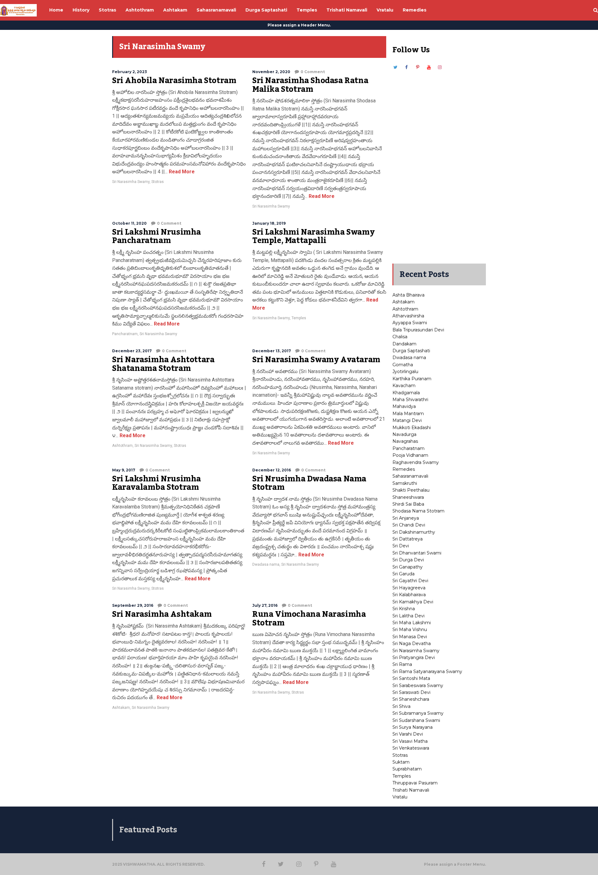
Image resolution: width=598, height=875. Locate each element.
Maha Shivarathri (410, 399)
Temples (299, 318)
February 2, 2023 (129, 71)
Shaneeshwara (408, 497)
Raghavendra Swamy (415, 462)
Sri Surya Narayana (412, 727)
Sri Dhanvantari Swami (416, 553)
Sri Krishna (403, 608)
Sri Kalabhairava (409, 594)
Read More (181, 172)
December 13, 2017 (271, 351)
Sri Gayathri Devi (410, 580)
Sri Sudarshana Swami (416, 720)
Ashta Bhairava (408, 295)
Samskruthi (404, 483)
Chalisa (399, 336)
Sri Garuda (403, 574)
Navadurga (404, 434)
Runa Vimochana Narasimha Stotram (309, 618)
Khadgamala (406, 392)
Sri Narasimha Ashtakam (161, 614)
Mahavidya (404, 406)
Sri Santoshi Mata (411, 678)
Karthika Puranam (411, 378)
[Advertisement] (439, 164)
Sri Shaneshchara (410, 699)
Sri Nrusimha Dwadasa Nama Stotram (309, 483)
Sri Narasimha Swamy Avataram (316, 359)
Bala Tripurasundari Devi (418, 330)
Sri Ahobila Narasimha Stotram (174, 80)
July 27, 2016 (265, 605)
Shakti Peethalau (411, 490)
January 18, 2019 (269, 223)
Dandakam (404, 344)
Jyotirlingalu (405, 371)
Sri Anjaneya (405, 518)
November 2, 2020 (271, 71)
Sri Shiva (401, 706)
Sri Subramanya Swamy (418, 713)
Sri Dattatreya (407, 539)
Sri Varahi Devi (407, 734)
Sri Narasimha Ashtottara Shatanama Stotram (163, 364)
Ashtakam (121, 707)
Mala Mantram (408, 413)
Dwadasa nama (265, 564)
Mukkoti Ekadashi (411, 427)
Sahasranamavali (410, 476)
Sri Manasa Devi (409, 636)
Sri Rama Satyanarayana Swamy (427, 671)
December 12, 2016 (271, 470)
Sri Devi (400, 546)
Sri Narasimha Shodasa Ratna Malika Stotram (310, 85)
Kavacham (403, 385)
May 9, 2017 (123, 470)
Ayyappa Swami (409, 322)
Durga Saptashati (411, 350)
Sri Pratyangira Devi (413, 657)
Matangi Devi (407, 420)
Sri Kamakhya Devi (412, 602)
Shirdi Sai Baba (408, 504)
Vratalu (399, 797)
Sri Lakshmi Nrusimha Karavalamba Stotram (156, 483)
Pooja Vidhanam (410, 455)
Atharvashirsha (408, 316)
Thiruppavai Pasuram (415, 783)
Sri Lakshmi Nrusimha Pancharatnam (156, 236)
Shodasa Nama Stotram (418, 511)
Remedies (403, 469)
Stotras (157, 182)
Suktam (401, 762)
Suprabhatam (407, 769)
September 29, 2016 (132, 605)
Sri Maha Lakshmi (411, 622)
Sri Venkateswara (410, 748)
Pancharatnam (125, 334)
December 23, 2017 (132, 351)
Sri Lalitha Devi (408, 616)
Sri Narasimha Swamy (131, 182)
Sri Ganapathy (407, 567)
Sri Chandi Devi (408, 525)
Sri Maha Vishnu (409, 629)
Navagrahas (405, 441)
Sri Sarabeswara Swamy (417, 685)
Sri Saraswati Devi (411, 692)
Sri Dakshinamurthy (413, 532)
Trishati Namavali (410, 790)
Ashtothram (122, 445)
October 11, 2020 (129, 223)
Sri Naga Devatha (411, 643)
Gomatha (402, 364)
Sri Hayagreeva (408, 588)
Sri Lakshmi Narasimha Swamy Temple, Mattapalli (313, 236)
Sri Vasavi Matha (410, 741)
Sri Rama (402, 664)
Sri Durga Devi (408, 560)
